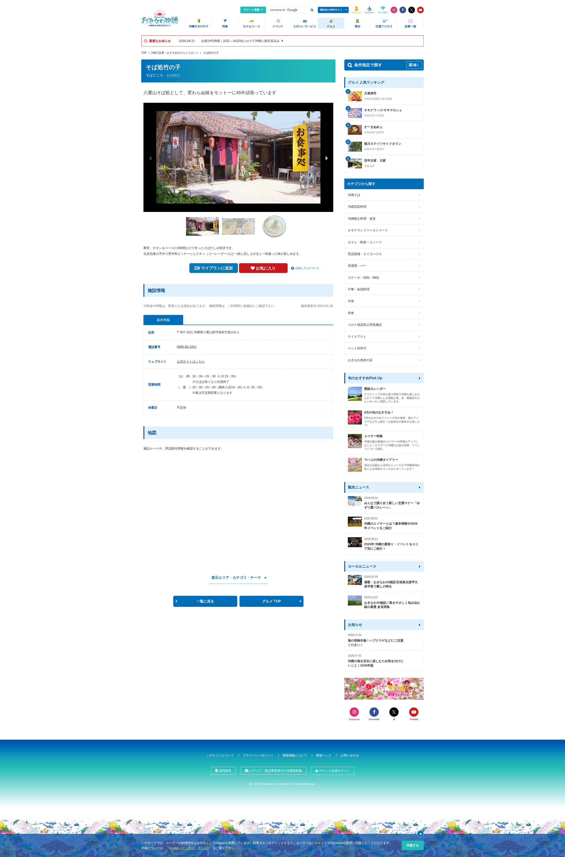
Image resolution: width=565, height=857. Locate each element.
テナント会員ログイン (334, 770)
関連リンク (323, 755)
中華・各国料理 (358, 289)
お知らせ (355, 625)
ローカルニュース (362, 566)
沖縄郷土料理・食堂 (362, 218)
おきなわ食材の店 (360, 360)
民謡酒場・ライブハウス (365, 254)
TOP (144, 52)
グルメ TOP (271, 601)
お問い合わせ (349, 755)
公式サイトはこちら (191, 361)
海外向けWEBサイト (331, 9)
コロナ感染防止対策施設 (365, 324)
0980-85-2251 (187, 347)
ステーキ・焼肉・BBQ (363, 277)
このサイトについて (220, 755)
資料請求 (225, 770)
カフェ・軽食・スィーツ (365, 242)
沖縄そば (354, 195)
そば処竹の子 (211, 52)
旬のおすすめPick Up (365, 378)
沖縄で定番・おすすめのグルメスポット (175, 52)
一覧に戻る (205, 601)
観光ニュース (358, 487)
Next (326, 158)
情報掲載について (294, 755)
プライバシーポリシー (258, 755)
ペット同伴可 (357, 348)
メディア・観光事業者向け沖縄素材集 (275, 770)
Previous (150, 158)
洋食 (351, 301)
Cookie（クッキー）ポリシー (189, 848)
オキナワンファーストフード (368, 230)
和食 (351, 313)
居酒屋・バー (357, 265)
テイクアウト (357, 336)
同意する (413, 845)
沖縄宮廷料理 (357, 206)
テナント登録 (252, 9)
